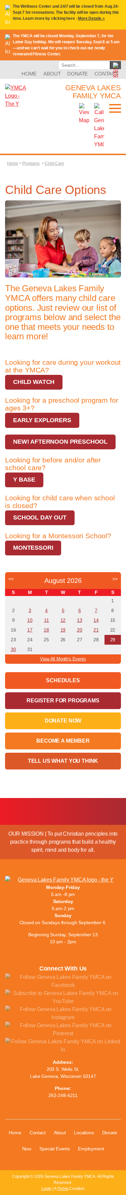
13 (79, 620)
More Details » (91, 18)
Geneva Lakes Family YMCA (93, 92)
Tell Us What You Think (63, 761)
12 (63, 620)
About (51, 74)
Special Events (54, 1148)
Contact (106, 74)
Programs (31, 163)
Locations (84, 1132)
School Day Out (40, 517)
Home (29, 74)
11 (46, 620)
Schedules (63, 680)
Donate (77, 74)
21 (96, 630)
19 (63, 630)
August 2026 (62, 580)
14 (96, 620)
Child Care (54, 163)
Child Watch (33, 382)
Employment (91, 1148)
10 (30, 620)
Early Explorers (42, 420)
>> (115, 579)
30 (13, 649)
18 (46, 630)
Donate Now (63, 721)
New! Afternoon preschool (60, 441)
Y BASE (24, 479)
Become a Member (63, 741)
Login (46, 1188)
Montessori (33, 547)
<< (11, 579)
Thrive (62, 1188)
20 (79, 630)
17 (30, 630)
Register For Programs (63, 700)
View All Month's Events (63, 658)
